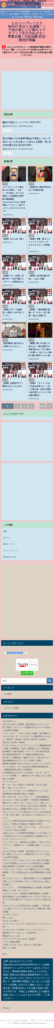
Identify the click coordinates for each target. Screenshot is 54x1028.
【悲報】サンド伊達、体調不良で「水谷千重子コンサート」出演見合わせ (13, 279)
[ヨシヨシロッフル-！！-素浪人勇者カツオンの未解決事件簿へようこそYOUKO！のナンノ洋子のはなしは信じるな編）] (26, 881)
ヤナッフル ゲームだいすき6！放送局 (18, 939)
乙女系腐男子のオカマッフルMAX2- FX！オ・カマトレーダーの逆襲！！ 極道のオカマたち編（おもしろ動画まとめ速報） (26, 776)
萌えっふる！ (8, 918)
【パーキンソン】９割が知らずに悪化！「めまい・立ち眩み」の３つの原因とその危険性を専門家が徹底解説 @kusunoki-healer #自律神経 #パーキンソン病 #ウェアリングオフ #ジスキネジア (13, 199)
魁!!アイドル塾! (9, 948)
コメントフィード (11, 550)
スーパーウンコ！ (10, 782)
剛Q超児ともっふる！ (11, 936)
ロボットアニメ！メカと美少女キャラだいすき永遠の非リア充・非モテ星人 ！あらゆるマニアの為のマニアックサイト (27, 815)
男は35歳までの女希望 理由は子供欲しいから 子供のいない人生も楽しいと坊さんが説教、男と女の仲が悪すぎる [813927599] (26, 141)
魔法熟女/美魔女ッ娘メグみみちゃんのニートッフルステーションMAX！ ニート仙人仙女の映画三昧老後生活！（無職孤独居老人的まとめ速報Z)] (27, 767)
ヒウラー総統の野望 (11, 942)
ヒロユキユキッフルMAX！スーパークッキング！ (23, 930)
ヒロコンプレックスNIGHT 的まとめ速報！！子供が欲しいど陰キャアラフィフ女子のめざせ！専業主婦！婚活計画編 (26, 909)
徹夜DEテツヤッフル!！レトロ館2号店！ (20, 933)
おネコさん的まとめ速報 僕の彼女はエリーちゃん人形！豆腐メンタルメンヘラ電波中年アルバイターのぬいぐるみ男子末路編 (26, 727)
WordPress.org (9, 557)
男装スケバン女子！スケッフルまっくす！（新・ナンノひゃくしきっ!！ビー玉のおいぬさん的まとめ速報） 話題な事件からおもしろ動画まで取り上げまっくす (27, 806)
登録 (5, 531)
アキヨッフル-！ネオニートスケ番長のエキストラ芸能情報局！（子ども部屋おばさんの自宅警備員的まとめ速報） (26, 872)
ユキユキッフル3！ (10, 915)
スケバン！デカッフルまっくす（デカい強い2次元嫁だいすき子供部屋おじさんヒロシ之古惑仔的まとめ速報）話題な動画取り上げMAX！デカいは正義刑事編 (26, 863)
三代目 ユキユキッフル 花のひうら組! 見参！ (22, 945)
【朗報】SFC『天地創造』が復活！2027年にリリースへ (13, 312)
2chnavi (5, 1008)
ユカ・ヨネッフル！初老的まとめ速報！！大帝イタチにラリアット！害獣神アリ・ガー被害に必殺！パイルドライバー (26, 845)
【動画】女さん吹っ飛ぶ (13, 239)
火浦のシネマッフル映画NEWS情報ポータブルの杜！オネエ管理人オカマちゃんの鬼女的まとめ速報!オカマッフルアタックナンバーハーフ (27, 836)
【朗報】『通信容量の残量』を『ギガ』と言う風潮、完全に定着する (39, 312)
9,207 (42, 406)
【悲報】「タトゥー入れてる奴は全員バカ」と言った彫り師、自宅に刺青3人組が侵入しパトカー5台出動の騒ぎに (40, 389)
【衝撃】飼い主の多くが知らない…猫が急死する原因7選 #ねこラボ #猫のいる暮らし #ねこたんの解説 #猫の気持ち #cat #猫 (40, 349)
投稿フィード (9, 544)
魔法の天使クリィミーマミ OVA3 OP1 (21, 122)
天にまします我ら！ (11, 921)
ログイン (7, 538)
